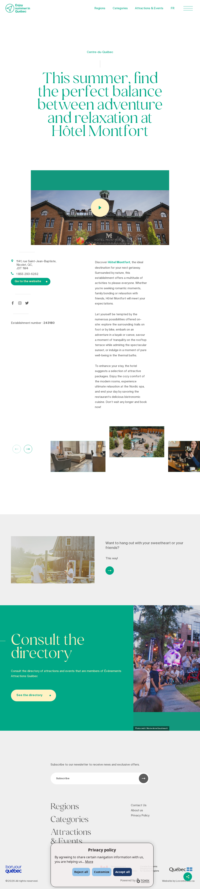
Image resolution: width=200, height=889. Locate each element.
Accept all (122, 872)
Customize (101, 872)
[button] (28, 449)
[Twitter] (27, 303)
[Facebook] (12, 303)
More (89, 861)
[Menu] (188, 8)
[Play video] (100, 207)
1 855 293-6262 (27, 274)
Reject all (81, 872)
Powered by (128, 880)
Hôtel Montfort (119, 262)
